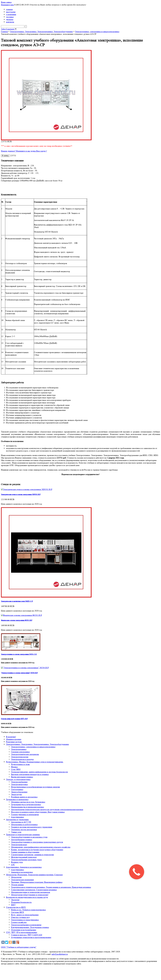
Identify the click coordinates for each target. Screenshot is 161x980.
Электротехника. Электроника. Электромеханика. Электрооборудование (41, 31)
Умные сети (16, 832)
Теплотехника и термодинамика (25, 920)
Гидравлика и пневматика (17, 799)
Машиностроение (13, 739)
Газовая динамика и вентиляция (25, 814)
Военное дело (17, 862)
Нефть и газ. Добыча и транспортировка (28, 910)
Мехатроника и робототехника (24, 824)
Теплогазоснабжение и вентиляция (26, 925)
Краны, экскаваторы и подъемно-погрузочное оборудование (37, 849)
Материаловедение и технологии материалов (30, 892)
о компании (11, 14)
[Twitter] (6, 942)
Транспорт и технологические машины (23, 834)
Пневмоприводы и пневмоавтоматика (27, 807)
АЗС (13, 864)
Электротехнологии (19, 757)
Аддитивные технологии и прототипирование (31, 937)
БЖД (13, 905)
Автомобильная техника (21, 839)
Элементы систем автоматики (24, 829)
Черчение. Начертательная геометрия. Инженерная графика (36, 882)
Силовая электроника (20, 752)
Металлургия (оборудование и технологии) (29, 894)
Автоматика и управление (17, 819)
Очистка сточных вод (20, 917)
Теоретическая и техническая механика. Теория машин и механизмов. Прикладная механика (51, 887)
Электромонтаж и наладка (22, 759)
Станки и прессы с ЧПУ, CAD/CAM (26, 935)
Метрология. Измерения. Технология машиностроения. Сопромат (34, 874)
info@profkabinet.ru (60, 954)
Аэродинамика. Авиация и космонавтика (24, 867)
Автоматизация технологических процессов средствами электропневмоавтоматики (47, 809)
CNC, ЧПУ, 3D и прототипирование (21, 932)
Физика (14, 767)
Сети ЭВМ (15, 769)
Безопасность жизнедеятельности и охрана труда (27, 897)
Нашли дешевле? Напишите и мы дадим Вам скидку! (24, 151)
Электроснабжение (19, 782)
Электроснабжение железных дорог (26, 859)
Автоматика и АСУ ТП (21, 822)
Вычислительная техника (22, 777)
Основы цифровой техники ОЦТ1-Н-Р (14, 719)
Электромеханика (18, 749)
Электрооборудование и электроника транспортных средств (37, 842)
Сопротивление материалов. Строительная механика (34, 889)
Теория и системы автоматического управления (31, 827)
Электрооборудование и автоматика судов (29, 837)
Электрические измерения (22, 879)
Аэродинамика (17, 817)
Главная (4, 31)
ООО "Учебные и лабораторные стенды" (18, 947)
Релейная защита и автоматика (24, 797)
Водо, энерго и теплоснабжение (25, 915)
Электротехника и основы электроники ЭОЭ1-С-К (19, 654)
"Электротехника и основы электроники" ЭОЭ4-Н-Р (19, 673)
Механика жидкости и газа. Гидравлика (28, 802)
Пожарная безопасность (21, 902)
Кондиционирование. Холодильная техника (30, 927)
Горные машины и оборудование (25, 852)
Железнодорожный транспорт (24, 857)
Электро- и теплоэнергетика (18, 779)
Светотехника (17, 789)
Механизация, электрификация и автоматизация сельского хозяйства (40, 847)
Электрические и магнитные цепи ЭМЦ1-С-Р (17, 601)
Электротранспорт (19, 844)
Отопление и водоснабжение (23, 930)
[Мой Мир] (13, 942)
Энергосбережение (19, 792)
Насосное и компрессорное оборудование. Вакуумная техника (38, 812)
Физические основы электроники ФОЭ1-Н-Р (16, 620)
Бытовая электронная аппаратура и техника (30, 774)
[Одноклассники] (10, 942)
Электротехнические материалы (25, 754)
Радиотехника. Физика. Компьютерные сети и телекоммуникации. (34, 762)
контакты (10, 22)
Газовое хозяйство (19, 922)
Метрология (16, 877)
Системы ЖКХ (17, 912)
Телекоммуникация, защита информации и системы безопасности (39, 772)
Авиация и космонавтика (22, 872)
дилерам (9, 19)
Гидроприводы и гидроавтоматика (26, 804)
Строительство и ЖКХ (16, 907)
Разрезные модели (14, 742)
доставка (10, 17)
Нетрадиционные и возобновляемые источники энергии (35, 787)
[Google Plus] (17, 942)
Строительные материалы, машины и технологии (32, 854)
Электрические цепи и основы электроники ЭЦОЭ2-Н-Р (21, 494)
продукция (10, 12)
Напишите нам (7, 5)
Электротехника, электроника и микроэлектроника (97, 31)
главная (9, 9)
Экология (15, 900)
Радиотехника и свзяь (20, 764)
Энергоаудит (16, 794)
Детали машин (17, 884)
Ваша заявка (6, 2)
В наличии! (11, 737)
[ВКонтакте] (3, 942)
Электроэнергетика (19, 784)
